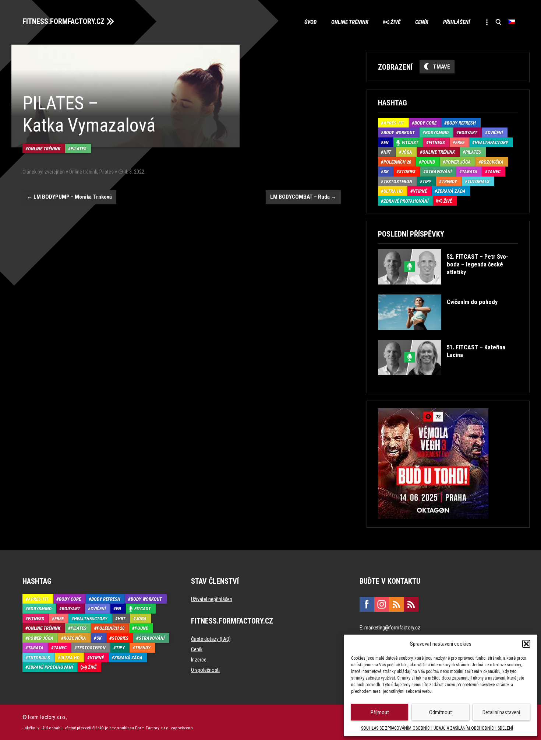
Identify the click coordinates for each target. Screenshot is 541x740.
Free (459, 142)
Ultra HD (393, 191)
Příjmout (380, 712)
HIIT (387, 152)
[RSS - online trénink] (411, 604)
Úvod (310, 22)
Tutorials (478, 181)
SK (386, 171)
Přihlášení (456, 22)
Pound (428, 162)
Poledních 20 (397, 162)
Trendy (449, 181)
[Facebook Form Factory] (367, 604)
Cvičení (495, 132)
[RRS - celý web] (396, 604)
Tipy (426, 181)
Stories (407, 171)
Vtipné (420, 191)
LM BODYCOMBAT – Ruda (303, 196)
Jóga (407, 152)
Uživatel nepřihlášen (211, 599)
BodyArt (468, 132)
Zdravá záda (451, 191)
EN (386, 142)
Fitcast (410, 142)
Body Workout (399, 132)
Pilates (78, 148)
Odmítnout (440, 712)
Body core (425, 123)
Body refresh (461, 123)
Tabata (469, 171)
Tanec (494, 171)
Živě (395, 22)
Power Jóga (458, 162)
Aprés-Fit (393, 123)
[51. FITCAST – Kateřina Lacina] (447, 380)
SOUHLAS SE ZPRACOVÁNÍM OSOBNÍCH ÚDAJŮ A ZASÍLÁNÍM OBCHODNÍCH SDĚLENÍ (437, 728)
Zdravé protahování (405, 201)
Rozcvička (492, 162)
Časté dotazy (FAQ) (211, 639)
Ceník (421, 22)
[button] (526, 644)
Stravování (439, 171)
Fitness (437, 142)
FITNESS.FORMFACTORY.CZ (63, 21)
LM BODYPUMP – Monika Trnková (69, 196)
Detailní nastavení (501, 712)
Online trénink (349, 22)
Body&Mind (437, 132)
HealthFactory (491, 142)
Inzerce (198, 660)
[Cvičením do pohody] (437, 335)
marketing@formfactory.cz (392, 628)
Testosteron (397, 181)
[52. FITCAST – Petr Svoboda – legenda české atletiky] (447, 289)
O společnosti (205, 670)
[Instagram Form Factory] (381, 604)
